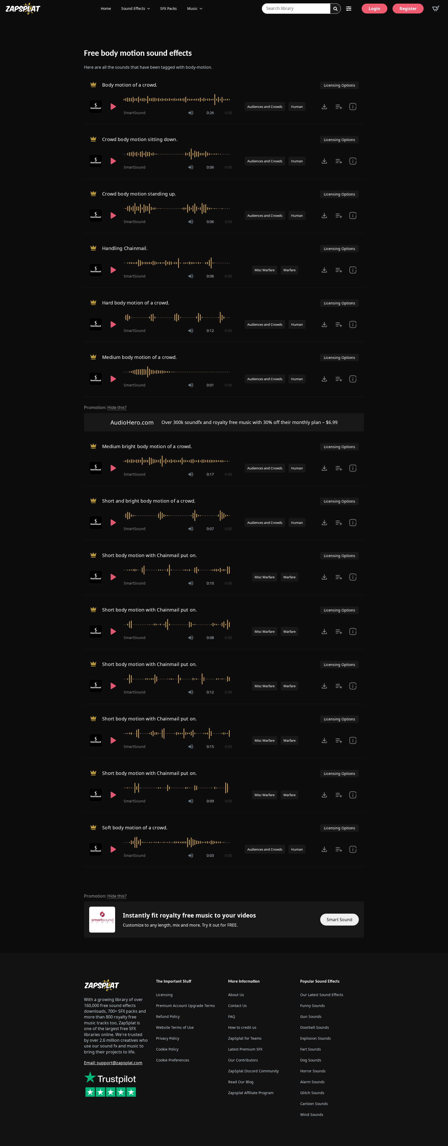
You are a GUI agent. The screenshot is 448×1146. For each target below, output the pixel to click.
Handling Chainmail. (125, 248)
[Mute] (191, 113)
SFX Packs (168, 8)
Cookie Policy (167, 1049)
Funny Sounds (312, 1005)
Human (297, 106)
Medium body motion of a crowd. (139, 357)
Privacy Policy (167, 1038)
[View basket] (436, 9)
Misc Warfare (265, 270)
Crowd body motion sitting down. (140, 139)
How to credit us (242, 1027)
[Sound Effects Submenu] (150, 9)
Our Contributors (243, 1060)
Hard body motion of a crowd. (135, 303)
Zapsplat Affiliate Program (251, 1092)
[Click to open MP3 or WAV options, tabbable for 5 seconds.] (324, 106)
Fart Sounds (310, 1049)
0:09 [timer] (210, 800)
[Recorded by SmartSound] (96, 106)
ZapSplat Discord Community (253, 1070)
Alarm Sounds (312, 1081)
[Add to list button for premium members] (339, 106)
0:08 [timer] (210, 637)
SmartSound (134, 112)
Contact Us (237, 1005)
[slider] (178, 99)
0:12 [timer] (210, 330)
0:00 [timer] (228, 112)
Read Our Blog (241, 1081)
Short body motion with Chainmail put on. (149, 555)
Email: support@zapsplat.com (113, 1063)
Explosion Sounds (315, 1038)
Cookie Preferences (172, 1060)
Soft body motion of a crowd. (134, 827)
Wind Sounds (311, 1114)
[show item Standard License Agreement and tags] (353, 106)
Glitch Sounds (312, 1092)
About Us (236, 994)
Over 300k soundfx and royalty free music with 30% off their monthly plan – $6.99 (250, 422)
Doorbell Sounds (314, 1027)
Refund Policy (168, 1016)
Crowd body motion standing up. (139, 194)
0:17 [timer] (210, 474)
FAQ (231, 1016)
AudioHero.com (132, 422)
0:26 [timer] (210, 112)
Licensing (164, 994)
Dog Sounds (310, 1060)
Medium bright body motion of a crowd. (147, 446)
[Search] (335, 9)
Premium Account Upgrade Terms (185, 1005)
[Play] (113, 106)
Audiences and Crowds (264, 106)
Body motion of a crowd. (129, 85)
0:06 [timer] (210, 167)
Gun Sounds (310, 1016)
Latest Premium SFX (245, 1049)
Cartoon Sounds (314, 1103)
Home (106, 8)
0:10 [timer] (210, 583)
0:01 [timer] (210, 385)
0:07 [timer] (210, 528)
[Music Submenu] (202, 9)
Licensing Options (339, 85)
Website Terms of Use (175, 1027)
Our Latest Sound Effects (321, 994)
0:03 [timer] (210, 855)
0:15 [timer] (210, 746)
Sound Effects (133, 8)
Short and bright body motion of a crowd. (148, 501)
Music (192, 8)
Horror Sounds (313, 1070)
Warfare (289, 270)
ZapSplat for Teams (245, 1038)
